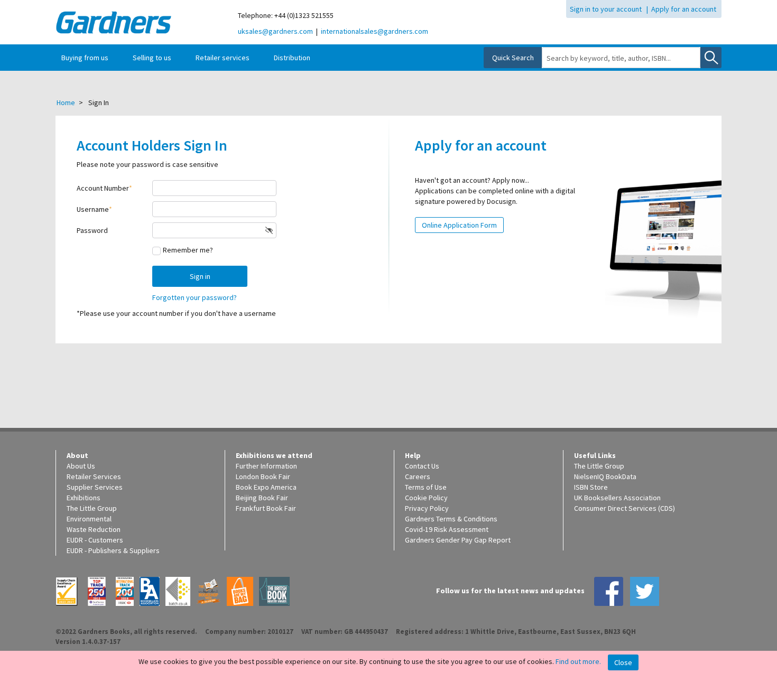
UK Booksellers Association (617, 497)
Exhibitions (83, 497)
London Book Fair (263, 476)
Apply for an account (683, 9)
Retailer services (222, 57)
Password (92, 230)
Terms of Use (426, 487)
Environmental (89, 519)
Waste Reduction (94, 529)
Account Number (103, 188)
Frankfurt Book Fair (266, 508)
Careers (417, 476)
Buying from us (84, 57)
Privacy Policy (427, 508)
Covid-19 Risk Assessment (446, 529)
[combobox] (621, 58)
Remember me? (188, 250)
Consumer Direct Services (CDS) (624, 508)
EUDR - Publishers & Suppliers (113, 550)
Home (66, 102)
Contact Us (422, 466)
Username (93, 209)
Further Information (266, 466)
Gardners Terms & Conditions (451, 519)
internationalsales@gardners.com (374, 31)
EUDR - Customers (95, 540)
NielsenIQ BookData (605, 476)
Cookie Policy (426, 497)
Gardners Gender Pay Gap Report (458, 540)
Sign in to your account (606, 9)
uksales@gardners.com (275, 31)
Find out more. (578, 661)
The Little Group (92, 508)
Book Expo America (266, 487)
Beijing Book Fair (262, 497)
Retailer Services (94, 476)
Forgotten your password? (194, 297)
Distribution (292, 57)
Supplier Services (95, 487)
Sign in (200, 276)
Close (623, 662)
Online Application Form (459, 225)
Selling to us (152, 57)
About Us (81, 466)
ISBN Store (591, 487)
